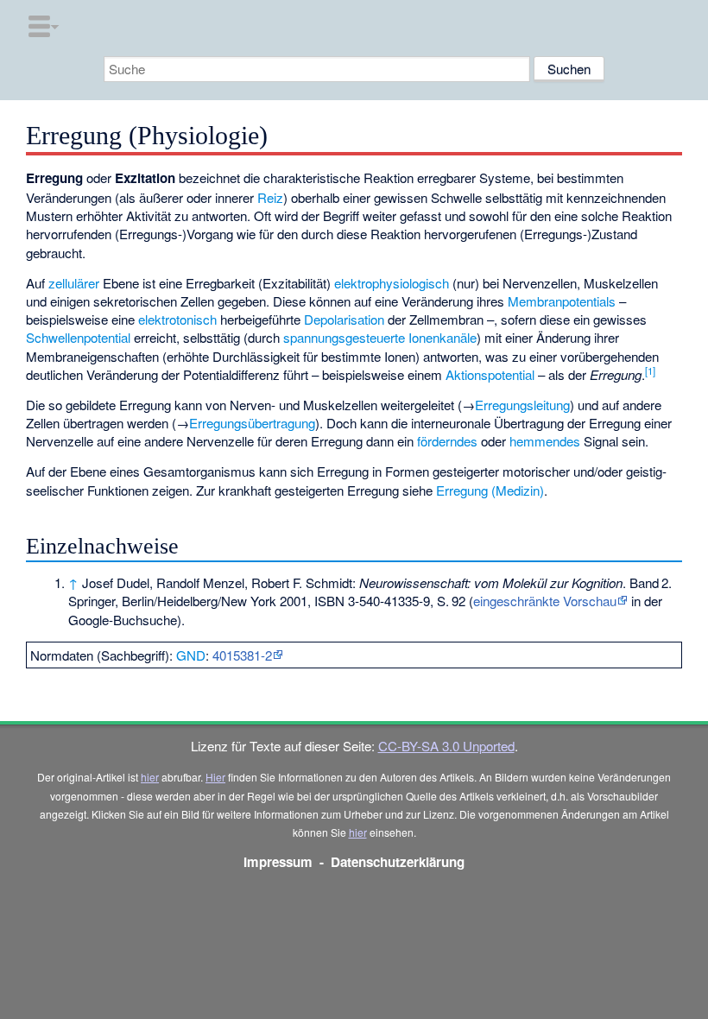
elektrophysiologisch (391, 283)
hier (150, 776)
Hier (215, 776)
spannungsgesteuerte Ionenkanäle (380, 337)
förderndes (447, 441)
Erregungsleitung (522, 405)
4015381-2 (242, 655)
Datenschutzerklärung (398, 861)
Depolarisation (344, 319)
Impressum (278, 861)
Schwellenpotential (78, 337)
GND (190, 655)
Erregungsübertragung (252, 423)
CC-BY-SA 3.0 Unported (446, 746)
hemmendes (544, 441)
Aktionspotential (490, 374)
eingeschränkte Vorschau (544, 601)
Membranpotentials (562, 301)
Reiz (270, 197)
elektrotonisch (177, 319)
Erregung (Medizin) (490, 490)
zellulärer (73, 283)
